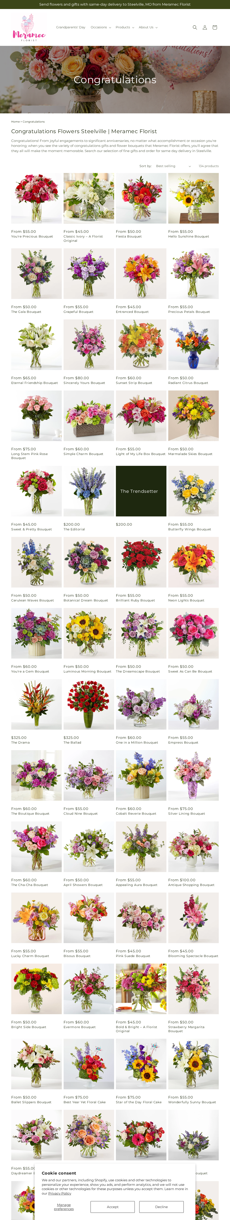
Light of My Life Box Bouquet (141, 454)
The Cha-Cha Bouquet (29, 885)
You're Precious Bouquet (32, 236)
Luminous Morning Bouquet (87, 671)
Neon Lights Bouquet (186, 600)
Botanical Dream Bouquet (86, 600)
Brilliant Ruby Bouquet (135, 600)
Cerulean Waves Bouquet (32, 600)
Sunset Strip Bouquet (134, 383)
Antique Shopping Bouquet (191, 885)
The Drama (20, 742)
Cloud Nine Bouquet (81, 814)
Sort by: (145, 166)
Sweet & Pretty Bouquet (31, 529)
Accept (113, 1207)
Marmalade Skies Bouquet (190, 454)
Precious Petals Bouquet (189, 312)
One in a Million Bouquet (137, 742)
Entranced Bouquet (132, 312)
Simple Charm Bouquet (84, 454)
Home (15, 121)
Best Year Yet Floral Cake (85, 1102)
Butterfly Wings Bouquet (189, 529)
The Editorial (74, 529)
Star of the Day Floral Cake (138, 1102)
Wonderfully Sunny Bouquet (192, 1102)
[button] (100, 27)
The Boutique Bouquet (30, 814)
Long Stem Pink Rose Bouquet (29, 456)
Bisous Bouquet (77, 956)
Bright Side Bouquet (28, 1027)
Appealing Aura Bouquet (136, 885)
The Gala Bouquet (26, 312)
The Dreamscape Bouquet (138, 671)
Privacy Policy (59, 1193)
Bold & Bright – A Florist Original (136, 1029)
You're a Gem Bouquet (30, 671)
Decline (161, 1207)
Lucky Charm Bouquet (30, 956)
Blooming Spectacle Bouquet (193, 956)
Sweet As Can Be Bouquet (190, 671)
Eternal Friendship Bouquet (34, 383)
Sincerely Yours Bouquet (84, 383)
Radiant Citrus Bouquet (188, 383)
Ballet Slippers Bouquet (31, 1102)
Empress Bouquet (183, 742)
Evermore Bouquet (80, 1027)
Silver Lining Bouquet (186, 814)
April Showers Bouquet (83, 885)
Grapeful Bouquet (79, 312)
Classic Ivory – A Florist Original (83, 238)
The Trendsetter (139, 491)
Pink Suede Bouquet (133, 956)
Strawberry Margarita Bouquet (186, 1029)
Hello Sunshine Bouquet (188, 236)
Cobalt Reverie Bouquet (136, 814)
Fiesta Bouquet (129, 236)
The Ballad (72, 742)
